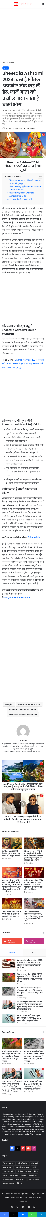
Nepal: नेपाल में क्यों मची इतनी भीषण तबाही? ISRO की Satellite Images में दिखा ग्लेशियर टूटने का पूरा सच (30, 991)
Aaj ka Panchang (8, 1163)
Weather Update (8, 1183)
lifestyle (23, 1175)
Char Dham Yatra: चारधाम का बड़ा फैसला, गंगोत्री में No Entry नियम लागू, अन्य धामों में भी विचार (33, 916)
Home (6, 63)
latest (5, 1175)
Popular (11, 952)
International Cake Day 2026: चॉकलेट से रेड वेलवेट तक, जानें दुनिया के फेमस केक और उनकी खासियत (30, 964)
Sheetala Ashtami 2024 (30, 704)
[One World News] (23, 4)
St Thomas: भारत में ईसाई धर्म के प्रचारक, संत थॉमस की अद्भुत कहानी (11, 853)
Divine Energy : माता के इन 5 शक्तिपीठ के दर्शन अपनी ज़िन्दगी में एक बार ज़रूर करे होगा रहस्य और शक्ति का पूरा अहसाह (33, 855)
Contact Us (23, 1201)
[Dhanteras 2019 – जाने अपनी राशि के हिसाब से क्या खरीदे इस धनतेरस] (12, 903)
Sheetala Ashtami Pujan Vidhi (23, 714)
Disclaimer (37, 1197)
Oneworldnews (8, 1179)
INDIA (36, 1171)
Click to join (34, 537)
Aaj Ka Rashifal (22, 1163)
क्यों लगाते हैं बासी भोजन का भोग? (21, 199)
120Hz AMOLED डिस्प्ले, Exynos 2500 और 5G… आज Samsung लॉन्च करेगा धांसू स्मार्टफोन (29, 1018)
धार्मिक (12, 63)
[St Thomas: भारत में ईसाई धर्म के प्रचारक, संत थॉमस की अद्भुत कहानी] (12, 843)
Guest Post (15, 1197)
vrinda (8, 128)
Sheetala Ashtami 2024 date (23, 709)
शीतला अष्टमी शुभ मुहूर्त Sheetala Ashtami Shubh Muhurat (25, 188)
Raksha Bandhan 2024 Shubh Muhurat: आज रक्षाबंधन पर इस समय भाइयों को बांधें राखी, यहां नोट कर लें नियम (33, 884)
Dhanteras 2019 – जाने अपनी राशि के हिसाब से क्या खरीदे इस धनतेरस (11, 913)
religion (9, 704)
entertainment (7, 1167)
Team (30, 1197)
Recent (35, 952)
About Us (23, 1197)
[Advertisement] (23, 33)
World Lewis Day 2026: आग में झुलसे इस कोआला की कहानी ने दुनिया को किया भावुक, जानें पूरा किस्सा (29, 978)
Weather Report (34, 1179)
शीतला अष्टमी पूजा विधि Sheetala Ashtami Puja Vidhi (21, 194)
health (34, 1167)
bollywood (34, 1163)
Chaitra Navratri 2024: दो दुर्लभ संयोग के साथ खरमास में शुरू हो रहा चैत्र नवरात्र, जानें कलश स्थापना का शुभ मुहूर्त (23, 363)
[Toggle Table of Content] (39, 177)
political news (20, 1179)
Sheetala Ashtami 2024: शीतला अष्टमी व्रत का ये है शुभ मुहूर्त (25, 181)
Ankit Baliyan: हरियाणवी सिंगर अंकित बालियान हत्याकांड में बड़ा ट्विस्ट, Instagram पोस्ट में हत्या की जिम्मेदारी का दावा (30, 1005)
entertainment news (22, 1167)
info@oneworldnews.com (16, 597)
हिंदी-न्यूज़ (19, 1183)
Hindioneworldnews (24, 1171)
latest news (14, 1175)
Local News (33, 1175)
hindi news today (8, 1171)
